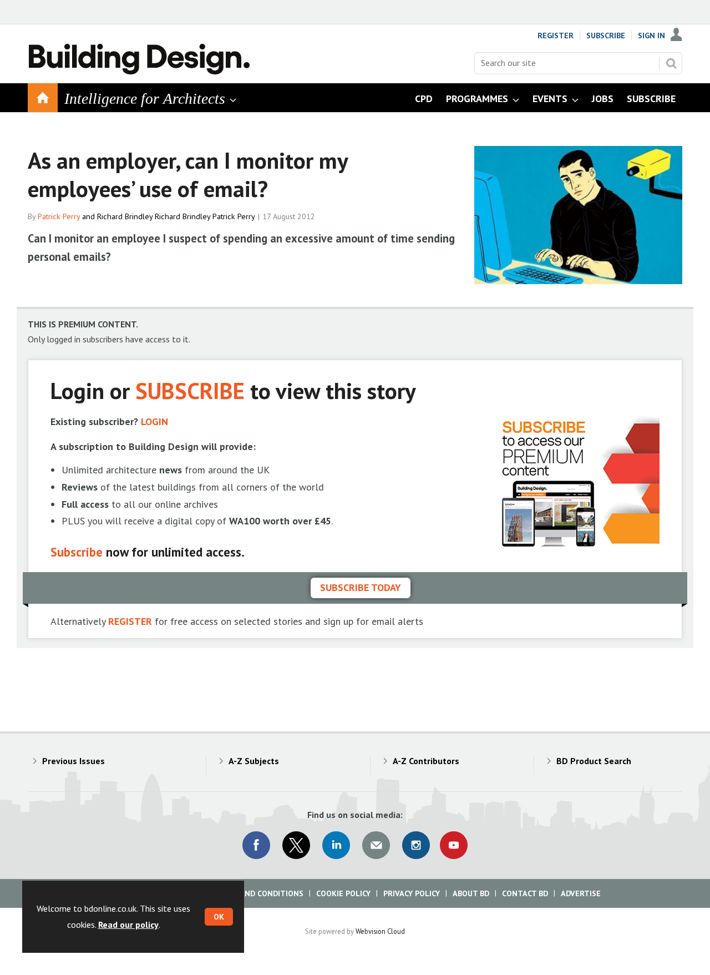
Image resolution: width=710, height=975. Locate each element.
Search (671, 63)
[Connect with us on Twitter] (296, 845)
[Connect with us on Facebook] (256, 845)
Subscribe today (360, 587)
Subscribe (605, 35)
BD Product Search (593, 760)
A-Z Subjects (254, 760)
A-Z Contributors (426, 760)
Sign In (651, 35)
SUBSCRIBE (190, 390)
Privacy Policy (411, 893)
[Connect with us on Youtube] (453, 845)
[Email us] (376, 845)
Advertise (581, 893)
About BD (471, 893)
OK (219, 917)
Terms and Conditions (257, 893)
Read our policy (128, 924)
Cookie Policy (343, 893)
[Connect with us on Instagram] (416, 845)
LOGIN (154, 421)
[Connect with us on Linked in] (336, 845)
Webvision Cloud (380, 931)
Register (555, 35)
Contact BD (525, 893)
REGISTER (130, 621)
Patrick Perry (59, 216)
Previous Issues (73, 760)
